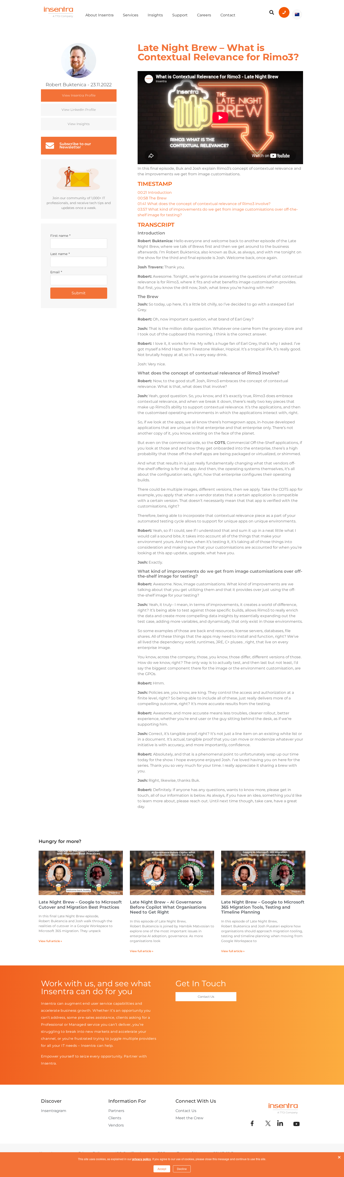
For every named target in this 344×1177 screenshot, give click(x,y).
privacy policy (141, 1159)
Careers (204, 15)
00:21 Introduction (155, 192)
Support (180, 15)
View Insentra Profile (78, 95)
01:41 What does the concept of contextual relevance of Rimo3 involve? (204, 204)
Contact (227, 15)
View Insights (79, 124)
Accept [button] (161, 1169)
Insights (155, 15)
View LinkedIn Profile (79, 110)
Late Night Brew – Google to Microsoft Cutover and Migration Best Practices (80, 905)
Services (130, 15)
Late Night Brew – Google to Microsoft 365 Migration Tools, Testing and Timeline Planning (262, 907)
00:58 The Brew (152, 198)
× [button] (339, 1156)
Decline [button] (182, 1169)
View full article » (50, 941)
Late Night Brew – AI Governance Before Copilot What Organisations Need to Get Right (168, 907)
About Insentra (99, 15)
